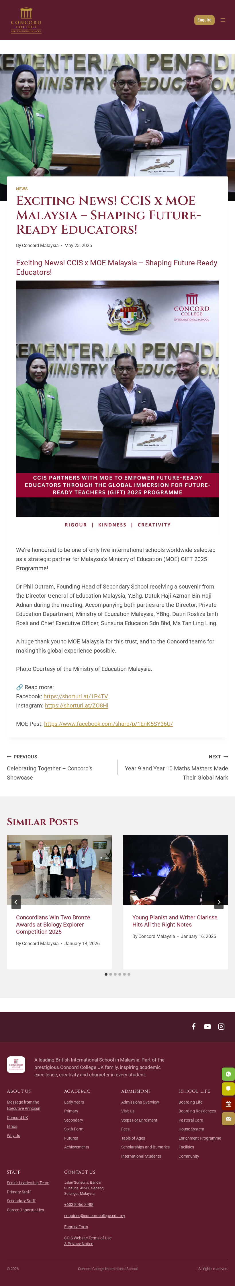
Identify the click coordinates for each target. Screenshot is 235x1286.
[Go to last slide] (16, 902)
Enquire (204, 20)
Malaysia (40, 245)
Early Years (74, 1102)
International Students (141, 1156)
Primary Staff (19, 1192)
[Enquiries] (228, 1118)
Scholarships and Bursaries (145, 1147)
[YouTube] (207, 1026)
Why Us (13, 1135)
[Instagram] (221, 1026)
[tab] (106, 974)
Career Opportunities (25, 1210)
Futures (71, 1138)
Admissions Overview (140, 1102)
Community (189, 1156)
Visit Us (127, 1111)
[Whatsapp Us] (228, 1074)
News (22, 188)
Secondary (73, 1120)
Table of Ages (133, 1138)
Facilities (186, 1147)
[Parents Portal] (228, 1089)
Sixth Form (73, 1129)
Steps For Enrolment (139, 1120)
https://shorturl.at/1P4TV (76, 696)
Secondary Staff (21, 1200)
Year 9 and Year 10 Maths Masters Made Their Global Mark (176, 767)
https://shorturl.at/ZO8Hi (76, 705)
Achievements (76, 1147)
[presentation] (59, 870)
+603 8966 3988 (78, 1204)
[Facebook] (194, 1026)
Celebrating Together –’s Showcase (49, 767)
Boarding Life (190, 1102)
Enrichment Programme (200, 1138)
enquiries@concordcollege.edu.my (94, 1215)
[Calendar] (228, 1103)
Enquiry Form (76, 1227)
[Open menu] (223, 19)
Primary (71, 1111)
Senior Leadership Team (28, 1182)
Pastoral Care (191, 1120)
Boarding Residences (197, 1111)
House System (191, 1129)
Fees (125, 1129)
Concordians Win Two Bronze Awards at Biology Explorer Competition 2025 (53, 924)
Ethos (12, 1126)
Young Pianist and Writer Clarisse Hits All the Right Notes (175, 921)
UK (17, 1117)
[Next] (219, 902)
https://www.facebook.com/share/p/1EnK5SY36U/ (108, 723)
